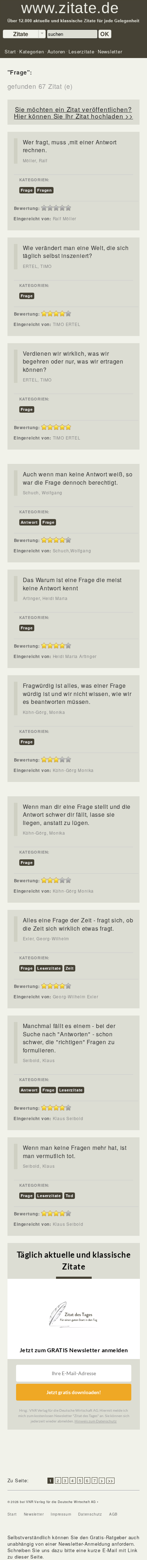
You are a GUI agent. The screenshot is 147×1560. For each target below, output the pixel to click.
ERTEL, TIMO (37, 266)
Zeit (70, 968)
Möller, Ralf (35, 160)
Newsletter (34, 1514)
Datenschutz (90, 1514)
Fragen (44, 190)
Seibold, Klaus (39, 1060)
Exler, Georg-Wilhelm (46, 938)
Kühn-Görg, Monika (44, 712)
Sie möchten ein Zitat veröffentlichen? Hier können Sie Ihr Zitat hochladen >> (73, 112)
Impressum (61, 1514)
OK (105, 34)
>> (110, 1480)
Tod (70, 1195)
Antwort (29, 522)
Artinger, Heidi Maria (45, 598)
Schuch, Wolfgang (42, 492)
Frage (27, 190)
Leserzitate (49, 968)
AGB (113, 1514)
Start (12, 1514)
